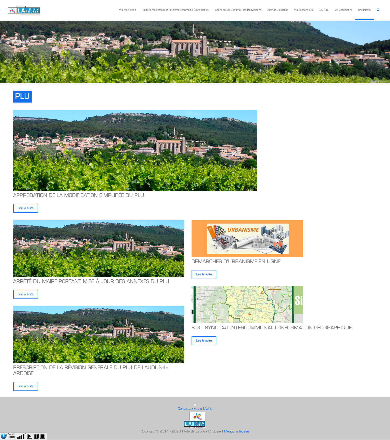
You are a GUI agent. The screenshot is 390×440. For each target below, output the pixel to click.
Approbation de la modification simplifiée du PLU (78, 195)
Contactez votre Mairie (195, 409)
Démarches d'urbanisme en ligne (236, 261)
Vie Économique (303, 10)
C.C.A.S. (324, 10)
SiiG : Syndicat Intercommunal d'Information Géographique (272, 328)
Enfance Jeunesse (277, 10)
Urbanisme (364, 10)
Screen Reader (11, 435)
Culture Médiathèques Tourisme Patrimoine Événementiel (176, 10)
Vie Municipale (127, 10)
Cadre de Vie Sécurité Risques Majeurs (238, 10)
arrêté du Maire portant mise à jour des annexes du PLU (91, 281)
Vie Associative (343, 10)
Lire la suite (26, 208)
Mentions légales (237, 431)
